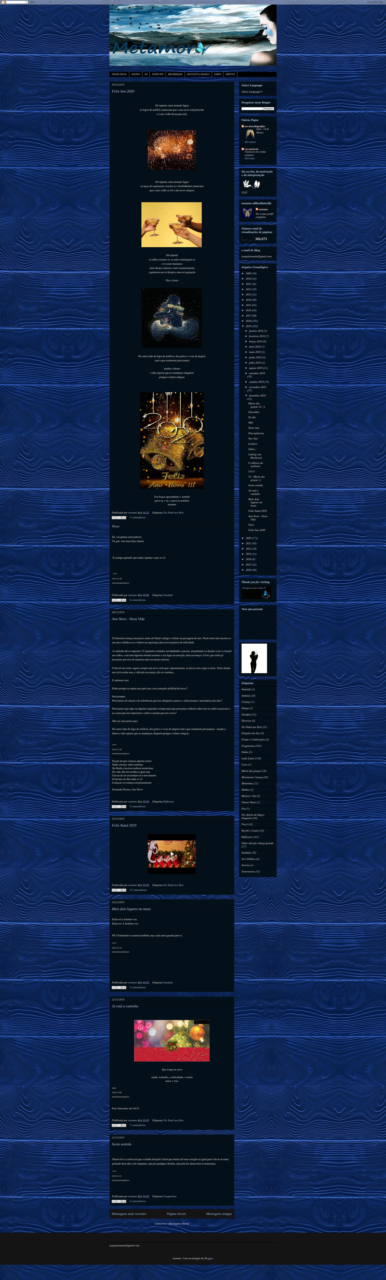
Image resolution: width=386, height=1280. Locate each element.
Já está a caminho (125, 1006)
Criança (246, 701)
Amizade (246, 689)
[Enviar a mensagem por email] (113, 517)
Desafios (246, 714)
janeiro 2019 (256, 330)
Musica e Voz (249, 795)
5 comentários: (138, 806)
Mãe (250, 422)
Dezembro (253, 411)
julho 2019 (255, 362)
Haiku (245, 752)
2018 (249, 320)
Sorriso (246, 865)
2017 (249, 315)
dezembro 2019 (257, 395)
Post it (245, 824)
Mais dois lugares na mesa (131, 909)
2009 (249, 273)
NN (146, 74)
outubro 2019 (256, 381)
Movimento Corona (252, 777)
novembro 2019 (257, 387)
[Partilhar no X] (118, 517)
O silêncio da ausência (255, 464)
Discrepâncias (256, 433)
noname (263, 209)
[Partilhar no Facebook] (121, 517)
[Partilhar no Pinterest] (124, 517)
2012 (249, 289)
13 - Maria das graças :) (256, 478)
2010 (249, 278)
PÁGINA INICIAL (119, 74)
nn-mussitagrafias (255, 126)
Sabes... (252, 449)
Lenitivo (252, 443)
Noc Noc (253, 438)
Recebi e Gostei (250, 830)
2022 (249, 548)
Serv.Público (248, 858)
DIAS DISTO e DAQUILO (198, 74)
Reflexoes (168, 801)
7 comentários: (138, 517)
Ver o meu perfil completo (264, 215)
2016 (249, 310)
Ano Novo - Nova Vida (128, 619)
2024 (249, 559)
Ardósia (246, 695)
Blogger (208, 1258)
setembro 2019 (257, 373)
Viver (116, 526)
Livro (244, 764)
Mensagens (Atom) (178, 1223)
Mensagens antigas (219, 1214)
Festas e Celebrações (253, 739)
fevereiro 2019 (257, 336)
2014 (249, 299)
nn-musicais (251, 148)
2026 (249, 569)
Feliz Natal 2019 (124, 825)
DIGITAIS (135, 74)
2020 (249, 538)
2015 (249, 305)
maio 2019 (255, 351)
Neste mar (253, 427)
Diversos (246, 720)
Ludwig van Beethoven (255, 456)
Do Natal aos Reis (173, 512)
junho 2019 (255, 357)
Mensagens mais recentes (129, 1214)
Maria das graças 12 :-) (256, 405)
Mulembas (247, 783)
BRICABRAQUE (175, 74)
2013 (249, 294)
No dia (252, 417)
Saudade (168, 595)
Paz (244, 808)
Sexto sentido (121, 1144)
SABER (217, 74)
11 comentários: (138, 889)
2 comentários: (138, 987)
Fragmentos (170, 1196)
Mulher (246, 789)
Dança (245, 708)
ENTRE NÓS (157, 74)
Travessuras (248, 871)
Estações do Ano (251, 733)
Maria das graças (251, 770)
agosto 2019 (256, 367)
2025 (249, 564)
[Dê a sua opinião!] (116, 517)
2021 (249, 543)
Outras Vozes (249, 802)
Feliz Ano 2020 (123, 91)
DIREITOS (230, 74)
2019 (249, 326)
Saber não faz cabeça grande (258, 843)
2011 (249, 283)
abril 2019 (255, 346)
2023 (249, 553)
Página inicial (176, 1214)
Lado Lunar (248, 758)
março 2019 (256, 341)
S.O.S (251, 471)
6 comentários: (138, 599)
